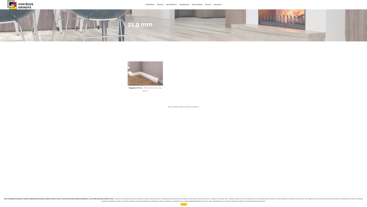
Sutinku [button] (184, 204)
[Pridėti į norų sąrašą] (160, 63)
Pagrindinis (150, 4)
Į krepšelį (160, 72)
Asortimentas (171, 4)
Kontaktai (217, 4)
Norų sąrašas (197, 4)
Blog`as (208, 4)
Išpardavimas (184, 4)
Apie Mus (160, 4)
